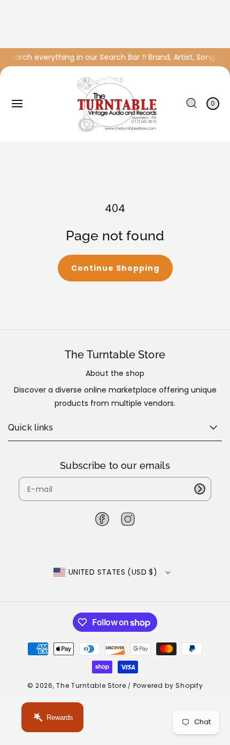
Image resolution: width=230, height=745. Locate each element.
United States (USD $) (112, 572)
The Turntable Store (91, 685)
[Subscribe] (199, 489)
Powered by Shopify (168, 685)
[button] (17, 103)
